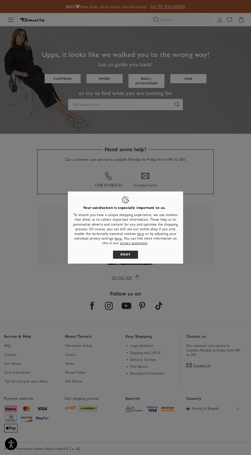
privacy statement (134, 243)
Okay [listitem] (125, 254)
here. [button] (119, 238)
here (140, 234)
